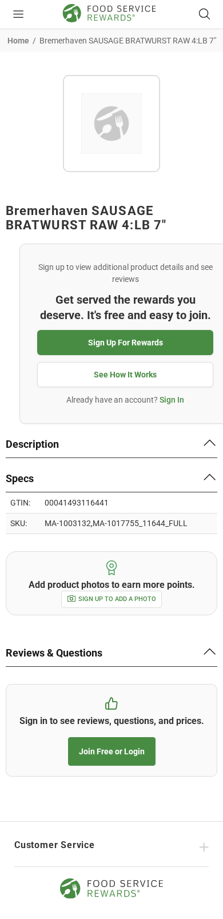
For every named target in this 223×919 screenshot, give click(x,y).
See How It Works (125, 374)
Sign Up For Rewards (125, 342)
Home (18, 41)
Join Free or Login (112, 751)
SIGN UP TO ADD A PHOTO (117, 599)
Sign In (172, 399)
